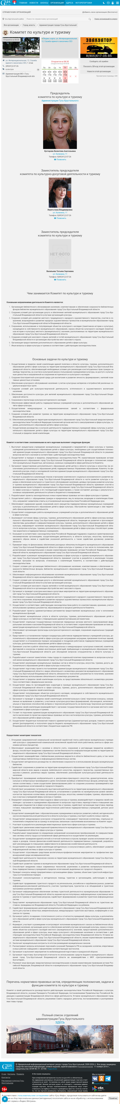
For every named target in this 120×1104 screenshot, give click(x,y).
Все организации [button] (11, 25)
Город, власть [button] (29, 25)
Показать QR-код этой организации (98, 66)
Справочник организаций (17, 12)
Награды (11, 1074)
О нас (4, 1074)
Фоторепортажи (83, 3)
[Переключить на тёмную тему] (104, 2)
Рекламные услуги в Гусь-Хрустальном (13, 1082)
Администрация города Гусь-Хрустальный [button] (58, 25)
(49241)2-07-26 (12, 66)
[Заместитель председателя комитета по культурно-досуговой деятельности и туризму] (60, 193)
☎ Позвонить (60, 159)
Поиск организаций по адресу (105, 19)
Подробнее (52, 1069)
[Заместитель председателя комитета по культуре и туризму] (60, 254)
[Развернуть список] (38, 69)
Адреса (69, 3)
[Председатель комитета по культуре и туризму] (60, 127)
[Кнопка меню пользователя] (112, 3)
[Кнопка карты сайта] (117, 3)
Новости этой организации (99, 71)
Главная (23, 3)
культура (10, 69)
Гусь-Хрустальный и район (14, 19)
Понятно (113, 1098)
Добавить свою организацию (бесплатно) (99, 12)
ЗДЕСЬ (60, 1022)
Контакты (6, 1077)
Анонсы (44, 3)
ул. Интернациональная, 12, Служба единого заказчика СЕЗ (21, 61)
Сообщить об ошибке (99, 61)
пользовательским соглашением (33, 1095)
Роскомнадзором (85, 1067)
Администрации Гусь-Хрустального (60, 100)
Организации (57, 3)
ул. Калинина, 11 (60, 154)
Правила (20, 1074)
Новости (33, 3)
